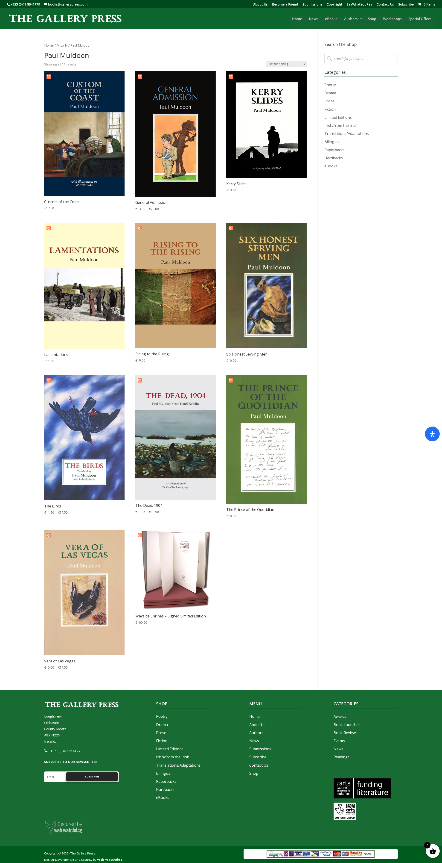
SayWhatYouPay (359, 4)
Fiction (330, 109)
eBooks (330, 166)
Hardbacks (333, 157)
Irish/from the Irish (341, 125)
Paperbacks (334, 149)
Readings (341, 756)
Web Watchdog (109, 859)
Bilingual (332, 141)
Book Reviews (346, 732)
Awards (340, 716)
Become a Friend (285, 4)
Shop (253, 773)
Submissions (312, 4)
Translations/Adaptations (346, 133)
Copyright (334, 4)
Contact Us (385, 4)
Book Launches (347, 724)
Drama (330, 92)
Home (49, 45)
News (254, 740)
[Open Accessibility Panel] (432, 434)
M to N (62, 45)
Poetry (330, 84)
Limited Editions (338, 117)
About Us (260, 4)
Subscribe (406, 4)
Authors (256, 732)
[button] (49, 76)
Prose (329, 101)
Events (339, 740)
